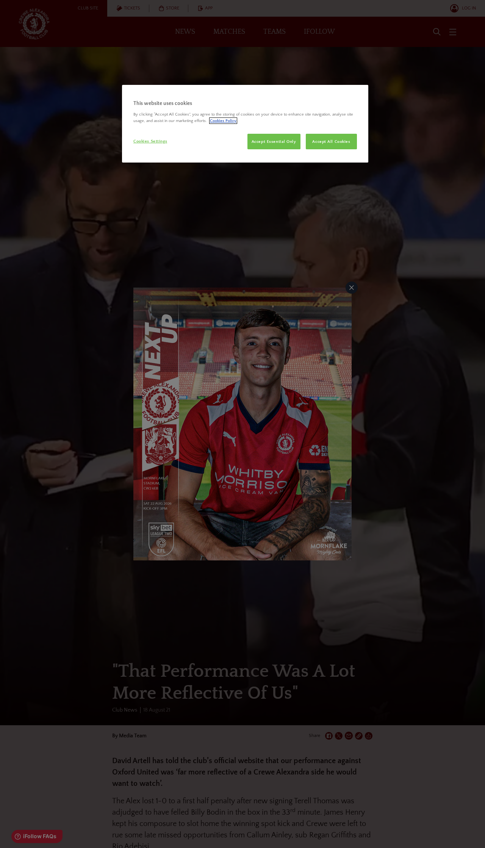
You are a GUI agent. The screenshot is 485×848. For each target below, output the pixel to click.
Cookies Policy (223, 120)
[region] (245, 124)
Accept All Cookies (331, 141)
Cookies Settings (150, 141)
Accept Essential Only (274, 141)
